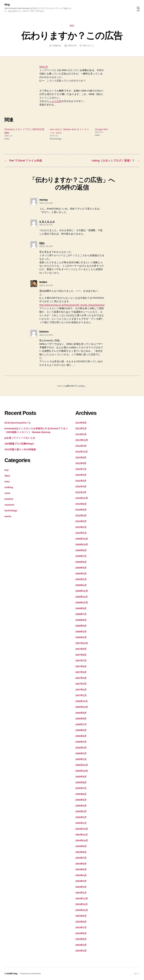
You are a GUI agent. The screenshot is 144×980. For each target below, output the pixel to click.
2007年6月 (81, 666)
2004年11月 (81, 834)
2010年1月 (81, 533)
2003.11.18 (72, 46)
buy (6, 470)
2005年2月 (81, 817)
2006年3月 (81, 747)
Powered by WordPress (30, 973)
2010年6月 (81, 504)
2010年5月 (81, 509)
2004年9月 (81, 846)
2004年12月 (81, 829)
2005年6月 (81, 794)
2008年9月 (81, 608)
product (8, 499)
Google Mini (101, 129)
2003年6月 (81, 933)
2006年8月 (81, 718)
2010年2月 (81, 527)
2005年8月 (81, 782)
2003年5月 (81, 939)
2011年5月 (80, 480)
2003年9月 (81, 916)
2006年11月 (81, 701)
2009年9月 (81, 550)
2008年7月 (81, 614)
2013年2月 (81, 428)
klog (7, 4)
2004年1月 (81, 892)
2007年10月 (81, 643)
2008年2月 (81, 637)
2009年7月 (81, 556)
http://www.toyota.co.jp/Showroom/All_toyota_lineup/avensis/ (72, 305)
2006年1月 (81, 759)
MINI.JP (43, 66)
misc (72, 25)
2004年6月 (81, 863)
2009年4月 (81, 573)
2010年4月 (81, 515)
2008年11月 (81, 596)
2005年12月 (81, 765)
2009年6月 (81, 562)
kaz (60, 46)
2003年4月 (81, 945)
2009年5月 (81, 567)
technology (10, 510)
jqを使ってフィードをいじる (19, 437)
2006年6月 (81, 730)
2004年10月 (81, 840)
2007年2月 (81, 689)
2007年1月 (81, 695)
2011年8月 (80, 463)
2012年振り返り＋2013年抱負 (20, 449)
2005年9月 (81, 776)
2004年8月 (81, 852)
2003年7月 (81, 927)
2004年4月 (81, 875)
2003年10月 (81, 910)
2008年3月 (81, 631)
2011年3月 (80, 492)
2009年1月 (81, 585)
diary (7, 475)
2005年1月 (81, 823)
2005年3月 (81, 811)
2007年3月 (81, 683)
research (9, 504)
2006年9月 (81, 713)
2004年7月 (81, 858)
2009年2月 (81, 579)
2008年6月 (81, 620)
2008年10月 (81, 602)
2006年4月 (81, 741)
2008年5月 (81, 625)
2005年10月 (81, 771)
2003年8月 (81, 921)
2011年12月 (81, 451)
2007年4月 (81, 678)
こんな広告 (55, 101)
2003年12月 (81, 898)
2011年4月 (80, 486)
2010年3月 (81, 521)
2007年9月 (81, 649)
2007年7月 (81, 660)
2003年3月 (81, 950)
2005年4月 (81, 805)
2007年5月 (81, 672)
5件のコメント (88, 46)
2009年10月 (81, 544)
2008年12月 (81, 591)
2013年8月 (81, 422)
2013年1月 (81, 434)
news (7, 493)
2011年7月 (80, 469)
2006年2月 (81, 753)
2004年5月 (81, 869)
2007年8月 (81, 654)
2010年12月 (81, 498)
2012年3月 (81, 446)
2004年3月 (81, 881)
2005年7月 (81, 788)
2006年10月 (81, 707)
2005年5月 (81, 799)
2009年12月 (81, 538)
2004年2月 (81, 887)
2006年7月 (81, 724)
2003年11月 (81, 904)
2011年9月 (80, 457)
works (7, 516)
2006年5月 (81, 736)
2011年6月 (80, 475)
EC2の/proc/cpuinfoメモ (17, 422)
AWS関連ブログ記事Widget (19, 443)
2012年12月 (81, 440)
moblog (8, 487)
